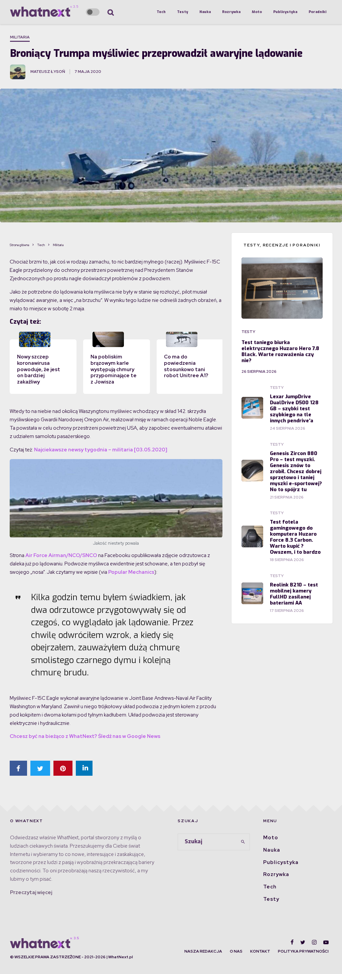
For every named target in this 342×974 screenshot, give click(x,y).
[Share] (18, 768)
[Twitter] (303, 942)
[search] (242, 842)
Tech (161, 11)
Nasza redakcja (203, 951)
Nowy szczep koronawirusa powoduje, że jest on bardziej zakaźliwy (38, 369)
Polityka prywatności (303, 951)
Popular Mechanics (131, 572)
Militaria (20, 37)
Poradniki (317, 11)
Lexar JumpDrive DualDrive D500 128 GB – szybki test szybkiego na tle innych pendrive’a (294, 409)
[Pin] (62, 768)
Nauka (205, 11)
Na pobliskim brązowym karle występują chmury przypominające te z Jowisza (114, 369)
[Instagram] (314, 942)
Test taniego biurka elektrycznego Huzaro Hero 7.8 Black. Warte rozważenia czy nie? (280, 351)
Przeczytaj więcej (31, 892)
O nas (236, 951)
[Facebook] (292, 942)
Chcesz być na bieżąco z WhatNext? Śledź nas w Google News (85, 736)
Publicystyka (285, 11)
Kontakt (260, 951)
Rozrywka (231, 11)
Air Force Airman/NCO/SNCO (61, 555)
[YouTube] (326, 942)
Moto (257, 11)
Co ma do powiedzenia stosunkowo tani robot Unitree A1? (186, 366)
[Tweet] (40, 768)
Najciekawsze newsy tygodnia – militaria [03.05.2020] (100, 449)
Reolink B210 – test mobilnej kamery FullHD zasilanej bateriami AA (294, 594)
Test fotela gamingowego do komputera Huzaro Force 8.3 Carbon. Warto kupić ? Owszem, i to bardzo (295, 537)
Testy (182, 11)
